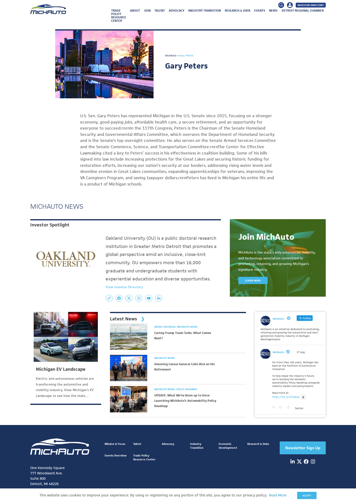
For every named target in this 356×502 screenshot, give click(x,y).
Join (147, 10)
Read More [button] (277, 495)
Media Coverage (165, 326)
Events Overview (115, 455)
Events (259, 10)
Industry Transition (204, 10)
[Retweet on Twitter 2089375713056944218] (282, 407)
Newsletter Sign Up (302, 447)
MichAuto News (187, 326)
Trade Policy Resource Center (118, 15)
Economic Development (228, 445)
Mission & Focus (115, 444)
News (273, 10)
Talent (160, 10)
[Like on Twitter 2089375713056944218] (290, 407)
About (135, 10)
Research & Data (237, 10)
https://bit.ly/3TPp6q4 (286, 397)
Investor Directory (311, 5)
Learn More (253, 280)
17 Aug (301, 352)
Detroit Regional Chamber (303, 10)
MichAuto (278, 352)
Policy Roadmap (186, 389)
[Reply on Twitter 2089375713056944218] (274, 407)
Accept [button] (306, 495)
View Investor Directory (124, 287)
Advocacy (176, 10)
